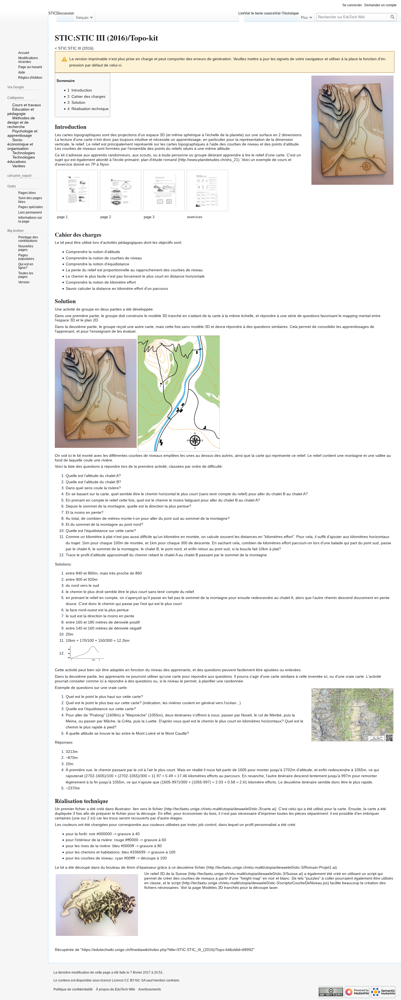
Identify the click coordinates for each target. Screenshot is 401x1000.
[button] (84, 16)
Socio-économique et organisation (20, 144)
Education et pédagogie (20, 111)
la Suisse (179, 873)
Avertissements (149, 989)
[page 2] (120, 190)
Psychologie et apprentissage (22, 133)
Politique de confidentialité (73, 989)
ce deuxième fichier (188, 867)
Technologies (23, 153)
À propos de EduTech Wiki (115, 989)
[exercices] (207, 190)
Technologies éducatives (21, 159)
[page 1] (77, 190)
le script (174, 883)
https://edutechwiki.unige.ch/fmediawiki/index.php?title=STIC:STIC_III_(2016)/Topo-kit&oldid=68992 (167, 949)
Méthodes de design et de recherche (21, 122)
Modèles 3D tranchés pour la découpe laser (239, 887)
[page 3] (164, 190)
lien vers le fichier (148, 809)
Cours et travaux (26, 105)
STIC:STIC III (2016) (76, 48)
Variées (18, 166)
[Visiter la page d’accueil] (24, 22)
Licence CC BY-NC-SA (128, 980)
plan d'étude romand (159, 159)
